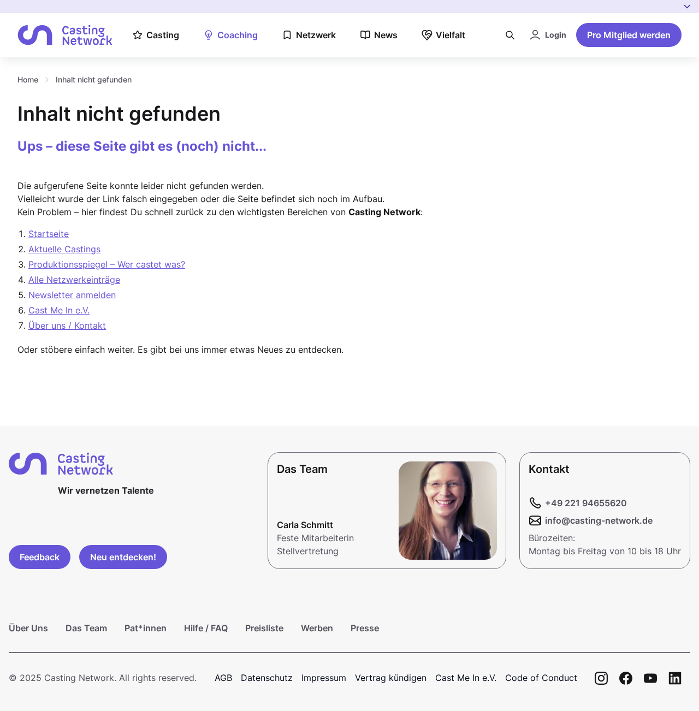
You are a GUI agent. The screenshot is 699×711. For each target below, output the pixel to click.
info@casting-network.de (599, 520)
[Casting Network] (64, 35)
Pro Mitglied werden (629, 34)
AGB (223, 677)
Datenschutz (267, 677)
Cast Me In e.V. (59, 310)
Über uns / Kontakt (67, 325)
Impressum (323, 677)
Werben (317, 628)
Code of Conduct (541, 677)
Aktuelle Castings (64, 249)
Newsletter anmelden (72, 294)
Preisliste (264, 628)
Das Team (86, 628)
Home (27, 79)
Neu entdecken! (123, 557)
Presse (365, 628)
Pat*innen (146, 628)
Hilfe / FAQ (206, 628)
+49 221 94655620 (586, 502)
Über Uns (28, 628)
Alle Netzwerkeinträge (74, 279)
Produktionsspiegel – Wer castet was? (106, 264)
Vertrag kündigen (390, 677)
